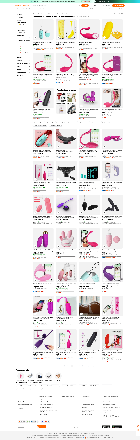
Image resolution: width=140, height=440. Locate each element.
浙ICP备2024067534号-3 (107, 437)
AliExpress (49, 433)
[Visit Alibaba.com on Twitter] (110, 416)
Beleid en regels (43, 414)
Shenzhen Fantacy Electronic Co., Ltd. (64, 324)
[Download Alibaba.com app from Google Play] (117, 426)
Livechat (84, 401)
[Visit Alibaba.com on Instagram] (113, 416)
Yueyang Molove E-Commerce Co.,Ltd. (88, 156)
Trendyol (86, 433)
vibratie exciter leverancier (24, 388)
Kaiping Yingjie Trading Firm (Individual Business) (66, 256)
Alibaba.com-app (96, 426)
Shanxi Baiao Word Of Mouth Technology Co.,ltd (112, 82)
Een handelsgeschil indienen (88, 404)
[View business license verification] (83, 438)
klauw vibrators (96, 122)
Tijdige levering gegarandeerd (46, 404)
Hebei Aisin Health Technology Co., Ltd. (88, 323)
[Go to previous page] (63, 366)
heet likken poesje (61, 122)
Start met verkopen (107, 401)
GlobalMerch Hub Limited (108, 115)
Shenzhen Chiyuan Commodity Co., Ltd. (65, 291)
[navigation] (23, 190)
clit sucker (114, 122)
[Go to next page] (92, 366)
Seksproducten (51, 13)
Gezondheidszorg (42, 13)
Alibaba (34, 13)
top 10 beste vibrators (23, 385)
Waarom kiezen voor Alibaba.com (25, 399)
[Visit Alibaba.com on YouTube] (116, 416)
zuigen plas (34, 385)
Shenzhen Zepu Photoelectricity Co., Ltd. (65, 156)
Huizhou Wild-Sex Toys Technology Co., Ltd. (112, 289)
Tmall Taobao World (62, 433)
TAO (81, 433)
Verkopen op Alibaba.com (109, 399)
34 (89, 365)
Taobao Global (76, 433)
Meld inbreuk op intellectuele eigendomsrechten (88, 411)
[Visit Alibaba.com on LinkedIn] (107, 416)
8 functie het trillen (45, 385)
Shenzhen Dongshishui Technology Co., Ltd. (89, 83)
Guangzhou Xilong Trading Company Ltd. (65, 47)
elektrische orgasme (107, 385)
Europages (91, 433)
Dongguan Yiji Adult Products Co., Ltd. (87, 117)
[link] (138, 426)
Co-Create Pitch (22, 401)
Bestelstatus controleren (109, 404)
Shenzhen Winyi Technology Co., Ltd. (87, 188)
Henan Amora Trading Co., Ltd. (63, 80)
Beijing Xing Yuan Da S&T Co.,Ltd (40, 82)
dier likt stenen (84, 385)
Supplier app (75, 426)
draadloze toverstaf (95, 385)
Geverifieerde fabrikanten (66, 399)
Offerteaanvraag (64, 401)
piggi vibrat (65, 385)
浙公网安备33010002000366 (94, 437)
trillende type (50, 122)
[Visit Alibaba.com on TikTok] (119, 416)
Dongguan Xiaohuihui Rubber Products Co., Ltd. (89, 48)
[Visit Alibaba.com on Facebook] (104, 416)
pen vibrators (36, 388)
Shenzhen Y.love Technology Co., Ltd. (41, 289)
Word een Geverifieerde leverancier (111, 407)
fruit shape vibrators (48, 388)
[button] (79, 5)
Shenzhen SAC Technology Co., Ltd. (41, 117)
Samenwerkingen (107, 410)
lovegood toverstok (85, 122)
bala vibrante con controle (56, 125)
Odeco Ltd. (58, 223)
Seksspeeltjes (60, 13)
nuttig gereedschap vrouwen (41, 125)
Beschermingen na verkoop (46, 407)
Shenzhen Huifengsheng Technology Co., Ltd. (112, 47)
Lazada (70, 433)
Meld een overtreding (87, 414)
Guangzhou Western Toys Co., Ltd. (87, 289)
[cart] (99, 5)
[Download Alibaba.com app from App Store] (106, 426)
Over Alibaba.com (22, 396)
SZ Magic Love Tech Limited (39, 190)
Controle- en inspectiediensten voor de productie (48, 411)
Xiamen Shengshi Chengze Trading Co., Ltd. (43, 223)
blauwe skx (74, 385)
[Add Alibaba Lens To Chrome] (41, 426)
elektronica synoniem (39, 122)
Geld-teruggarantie (44, 401)
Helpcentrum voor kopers (88, 399)
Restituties (84, 407)
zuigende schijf (56, 385)
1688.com (55, 433)
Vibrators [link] (68, 13)
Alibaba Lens (21, 426)
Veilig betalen (43, 399)
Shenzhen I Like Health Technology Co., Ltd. (43, 48)
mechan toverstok (73, 122)
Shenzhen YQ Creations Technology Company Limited (112, 156)
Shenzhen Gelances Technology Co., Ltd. (111, 256)
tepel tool (106, 122)
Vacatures (20, 408)
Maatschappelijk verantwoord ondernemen (25, 405)
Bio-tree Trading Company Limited (41, 156)
